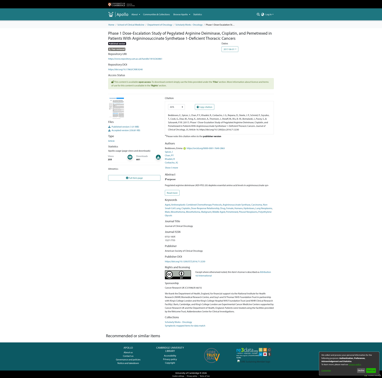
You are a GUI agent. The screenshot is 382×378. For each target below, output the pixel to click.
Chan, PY (169, 155)
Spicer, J (169, 151)
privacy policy (355, 364)
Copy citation (205, 106)
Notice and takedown (128, 363)
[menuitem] (135, 14)
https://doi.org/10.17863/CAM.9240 (125, 69)
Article (111, 140)
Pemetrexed (232, 211)
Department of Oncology (159, 24)
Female (230, 208)
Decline (361, 370)
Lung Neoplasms (263, 208)
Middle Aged (218, 211)
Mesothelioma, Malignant (198, 211)
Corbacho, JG (171, 162)
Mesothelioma (178, 211)
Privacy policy (170, 359)
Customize (326, 370)
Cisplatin (185, 208)
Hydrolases (249, 208)
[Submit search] (258, 14)
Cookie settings (178, 376)
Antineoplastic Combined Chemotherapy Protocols (196, 204)
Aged (167, 204)
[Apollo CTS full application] (212, 363)
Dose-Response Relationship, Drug (208, 208)
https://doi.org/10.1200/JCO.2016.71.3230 (185, 261)
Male (167, 211)
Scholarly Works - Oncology (189, 24)
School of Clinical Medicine (130, 24)
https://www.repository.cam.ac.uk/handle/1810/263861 (135, 58)
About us (128, 352)
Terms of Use (205, 376)
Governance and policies (128, 359)
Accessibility (170, 355)
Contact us (128, 355)
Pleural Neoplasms (248, 211)
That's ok (371, 370)
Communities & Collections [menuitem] (156, 14)
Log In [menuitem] (268, 14)
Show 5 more (171, 167)
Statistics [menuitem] (197, 14)
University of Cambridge (187, 372)
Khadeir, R (170, 158)
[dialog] (349, 363)
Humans (238, 208)
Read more (172, 192)
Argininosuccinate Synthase (236, 204)
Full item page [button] (135, 177)
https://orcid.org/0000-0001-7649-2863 (206, 148)
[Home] (121, 4)
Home (111, 24)
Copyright (170, 362)
